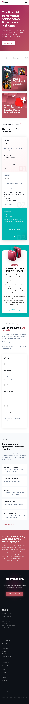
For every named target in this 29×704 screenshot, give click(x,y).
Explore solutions (9, 237)
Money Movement (6, 634)
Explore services (9, 204)
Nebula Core (5, 643)
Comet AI (4, 651)
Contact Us (4, 680)
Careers (4, 677)
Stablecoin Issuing (6, 656)
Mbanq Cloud (5, 646)
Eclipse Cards (5, 648)
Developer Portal (6, 665)
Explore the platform (10, 168)
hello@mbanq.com (6, 620)
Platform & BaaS (6, 641)
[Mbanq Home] (6, 2)
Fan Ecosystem (5, 659)
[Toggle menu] (26, 2)
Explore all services (8, 524)
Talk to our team (8, 43)
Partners (4, 675)
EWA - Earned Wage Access (12, 227)
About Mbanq (5, 672)
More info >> (14, 309)
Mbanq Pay (4, 653)
